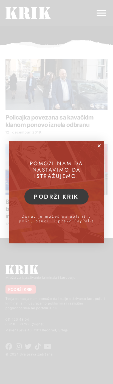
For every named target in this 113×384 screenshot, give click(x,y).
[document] (56, 192)
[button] (99, 146)
